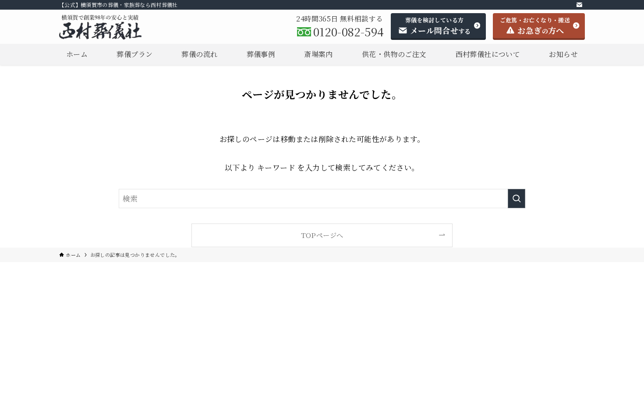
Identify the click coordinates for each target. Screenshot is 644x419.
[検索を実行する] (516, 198)
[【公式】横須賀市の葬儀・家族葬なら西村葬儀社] (110, 27)
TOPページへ (322, 235)
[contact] (579, 5)
